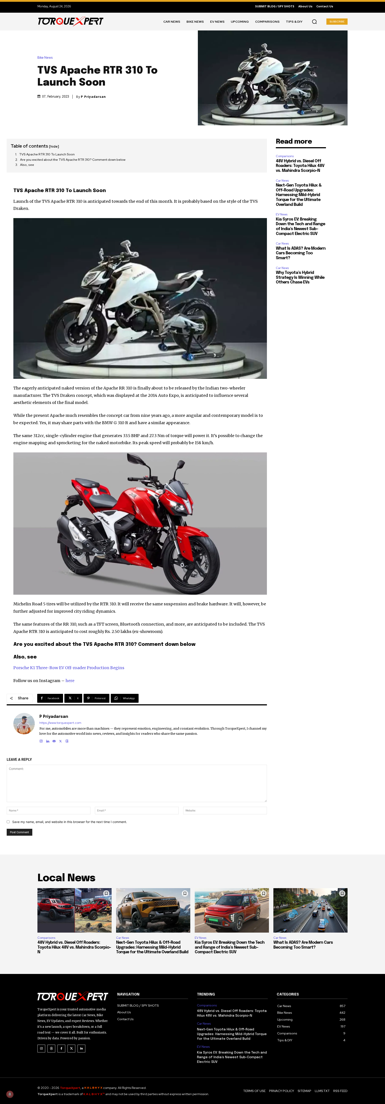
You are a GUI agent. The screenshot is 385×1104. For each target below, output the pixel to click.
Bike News (45, 57)
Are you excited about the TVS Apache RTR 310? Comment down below (72, 160)
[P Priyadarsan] (24, 728)
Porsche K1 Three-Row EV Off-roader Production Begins (68, 667)
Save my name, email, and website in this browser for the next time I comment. (69, 822)
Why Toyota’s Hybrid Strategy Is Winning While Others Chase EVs (300, 277)
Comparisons (285, 156)
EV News (281, 214)
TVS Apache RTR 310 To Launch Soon (47, 154)
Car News (282, 181)
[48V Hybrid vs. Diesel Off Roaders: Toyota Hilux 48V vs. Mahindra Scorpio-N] (74, 910)
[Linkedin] (47, 740)
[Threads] (67, 740)
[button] (314, 21)
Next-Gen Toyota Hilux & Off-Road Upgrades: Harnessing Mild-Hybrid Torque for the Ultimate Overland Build (299, 195)
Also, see (27, 165)
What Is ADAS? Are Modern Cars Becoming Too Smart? (301, 253)
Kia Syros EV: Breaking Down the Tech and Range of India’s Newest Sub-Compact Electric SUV (229, 947)
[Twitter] (71, 1048)
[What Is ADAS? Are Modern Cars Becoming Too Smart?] (310, 910)
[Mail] (54, 740)
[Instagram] (41, 740)
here (70, 680)
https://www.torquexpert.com (60, 723)
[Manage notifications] (9, 1094)
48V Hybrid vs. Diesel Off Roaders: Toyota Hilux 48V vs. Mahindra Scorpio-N (300, 166)
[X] (60, 740)
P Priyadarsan (93, 97)
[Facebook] (61, 1048)
